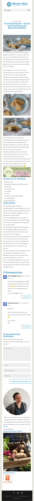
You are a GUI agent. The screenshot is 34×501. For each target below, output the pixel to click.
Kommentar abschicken (20, 381)
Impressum (25, 496)
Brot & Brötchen (17, 21)
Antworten (26, 297)
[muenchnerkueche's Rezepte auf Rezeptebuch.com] (7, 482)
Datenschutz (17, 498)
